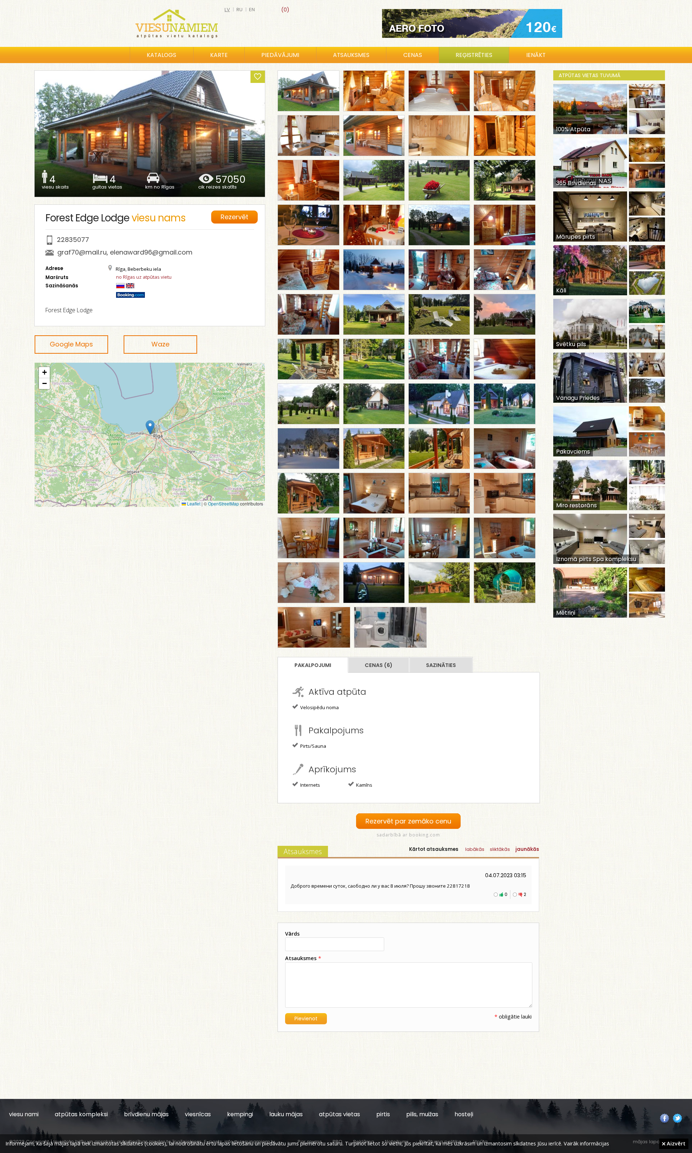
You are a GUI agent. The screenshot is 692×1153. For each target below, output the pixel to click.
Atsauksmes (351, 55)
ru (239, 9)
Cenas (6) (378, 665)
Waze (160, 344)
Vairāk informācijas (586, 1143)
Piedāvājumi (280, 55)
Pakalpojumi (312, 665)
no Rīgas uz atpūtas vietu (144, 277)
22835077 (73, 239)
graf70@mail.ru (82, 252)
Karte (219, 55)
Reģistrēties (474, 55)
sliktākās (500, 849)
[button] (150, 427)
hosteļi (463, 1114)
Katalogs (161, 55)
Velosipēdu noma (319, 707)
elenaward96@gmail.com (151, 252)
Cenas (412, 55)
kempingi (240, 1114)
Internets (309, 785)
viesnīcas (198, 1114)
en (252, 9)
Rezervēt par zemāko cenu (408, 821)
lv (227, 9)
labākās (474, 849)
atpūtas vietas (339, 1114)
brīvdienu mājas (146, 1114)
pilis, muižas (422, 1114)
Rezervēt (234, 216)
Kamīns (363, 785)
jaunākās (527, 849)
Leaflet (193, 503)
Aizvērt (675, 1143)
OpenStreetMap (223, 503)
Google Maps (71, 344)
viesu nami (24, 1114)
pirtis (383, 1114)
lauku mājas (286, 1114)
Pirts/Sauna (312, 746)
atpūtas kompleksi (81, 1114)
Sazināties (441, 665)
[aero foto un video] (472, 23)
